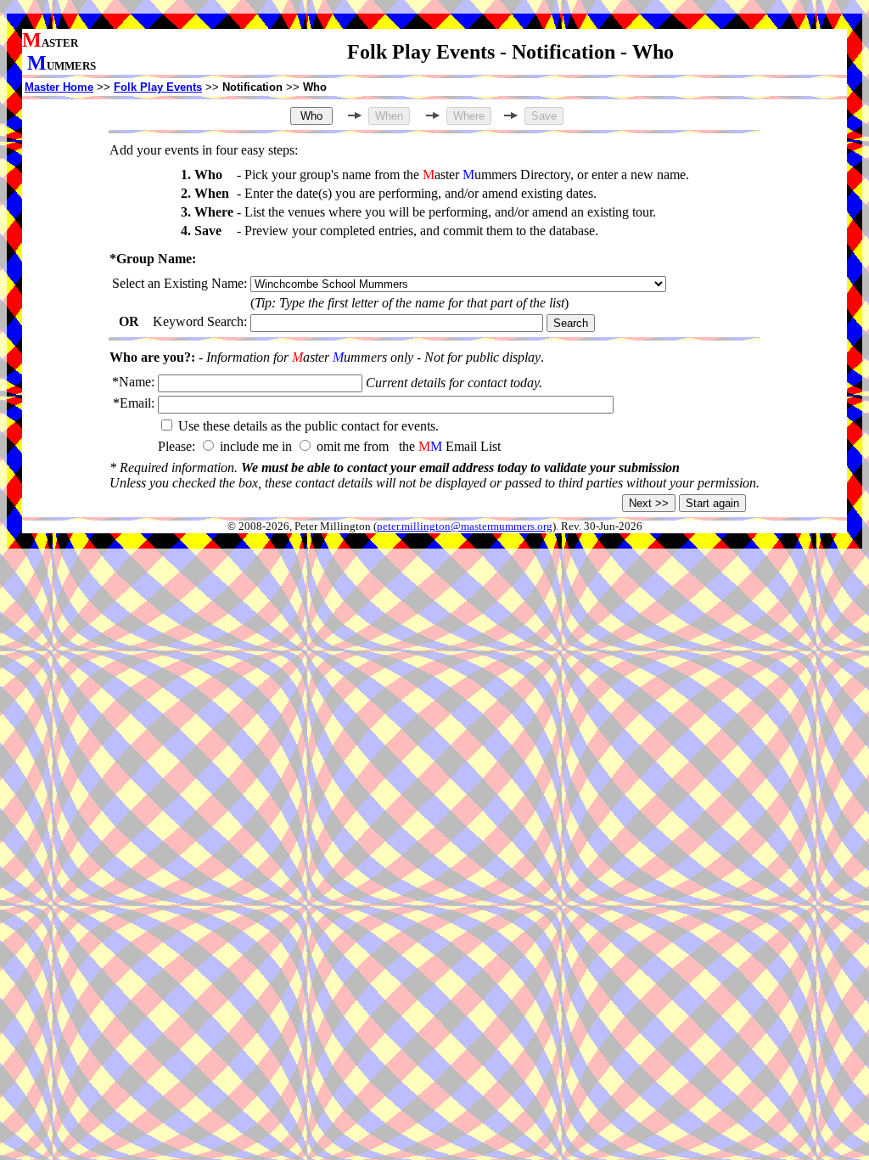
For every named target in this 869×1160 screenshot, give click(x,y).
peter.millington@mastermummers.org (464, 526)
